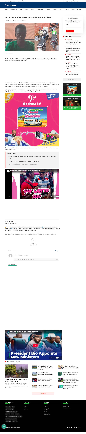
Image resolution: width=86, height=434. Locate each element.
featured (17, 414)
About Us (46, 406)
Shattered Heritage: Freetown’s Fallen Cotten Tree (16, 380)
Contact (19, 1)
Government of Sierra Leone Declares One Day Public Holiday (73, 50)
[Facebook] (64, 1)
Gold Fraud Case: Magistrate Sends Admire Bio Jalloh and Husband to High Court (73, 42)
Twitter (34, 227)
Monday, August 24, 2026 (10, 1)
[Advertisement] (56, 5)
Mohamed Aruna (9, 53)
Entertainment (40, 9)
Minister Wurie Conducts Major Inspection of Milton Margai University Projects (73, 58)
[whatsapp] (77, 1)
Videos (26, 9)
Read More (43, 393)
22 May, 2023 (8, 20)
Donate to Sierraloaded (30, 230)
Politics (32, 9)
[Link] (30, 259)
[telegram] (71, 1)
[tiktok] (67, 1)
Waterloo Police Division (11, 223)
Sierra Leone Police (10, 409)
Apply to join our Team (18, 230)
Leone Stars (8, 421)
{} (31, 259)
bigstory (7, 414)
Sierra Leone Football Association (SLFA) (14, 416)
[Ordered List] (23, 259)
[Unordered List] (24, 259)
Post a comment (22, 20)
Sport (60, 9)
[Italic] (17, 259)
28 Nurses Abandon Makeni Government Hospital (23, 164)
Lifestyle (48, 9)
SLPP (12, 414)
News (6, 9)
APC (13, 406)
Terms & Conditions (67, 408)
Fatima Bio (15, 421)
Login (57, 250)
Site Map (46, 409)
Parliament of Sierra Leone (11, 418)
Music (20, 9)
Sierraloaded (13, 227)
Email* (67, 24)
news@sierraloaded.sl (50, 228)
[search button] (23, 1)
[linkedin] (73, 1)
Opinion (79, 9)
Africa (73, 9)
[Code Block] (28, 259)
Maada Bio (8, 406)
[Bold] (15, 259)
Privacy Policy (66, 406)
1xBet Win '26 (13, 9)
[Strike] (21, 259)
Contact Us (46, 413)
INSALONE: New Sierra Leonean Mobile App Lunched (24, 161)
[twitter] (69, 1)
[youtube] (75, 1)
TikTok (49, 227)
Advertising (46, 408)
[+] (33, 259)
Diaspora (67, 9)
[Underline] (19, 259)
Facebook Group (28, 227)
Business (55, 9)
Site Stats (46, 411)
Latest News (68, 36)
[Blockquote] (26, 259)
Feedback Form (47, 414)
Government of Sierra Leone (11, 411)
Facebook (20, 227)
